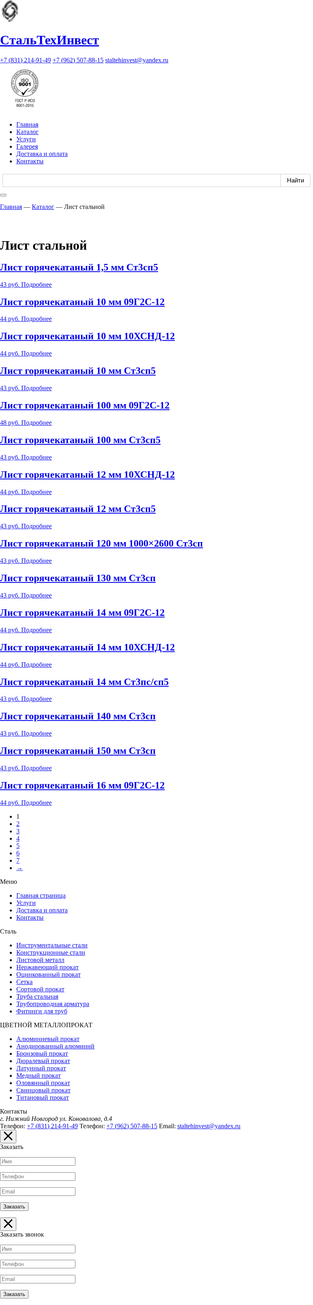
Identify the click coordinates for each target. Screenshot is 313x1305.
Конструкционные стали (50, 952)
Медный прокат (38, 1075)
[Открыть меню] (3, 195)
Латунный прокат (41, 1068)
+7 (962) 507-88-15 (78, 60)
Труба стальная (37, 996)
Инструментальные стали (52, 945)
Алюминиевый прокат (47, 1038)
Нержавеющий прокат (47, 967)
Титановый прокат (42, 1097)
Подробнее (36, 284)
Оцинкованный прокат (48, 974)
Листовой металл (40, 959)
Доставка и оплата (42, 153)
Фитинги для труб (41, 1011)
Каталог (27, 131)
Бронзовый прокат (42, 1053)
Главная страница (41, 895)
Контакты (30, 161)
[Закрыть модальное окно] (8, 1136)
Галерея (27, 146)
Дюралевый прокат (43, 1060)
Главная (27, 124)
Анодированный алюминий (55, 1046)
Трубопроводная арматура (52, 1003)
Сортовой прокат (40, 989)
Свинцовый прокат (43, 1090)
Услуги (26, 139)
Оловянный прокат (43, 1082)
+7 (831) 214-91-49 (25, 60)
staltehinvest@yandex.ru (136, 60)
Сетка (24, 981)
